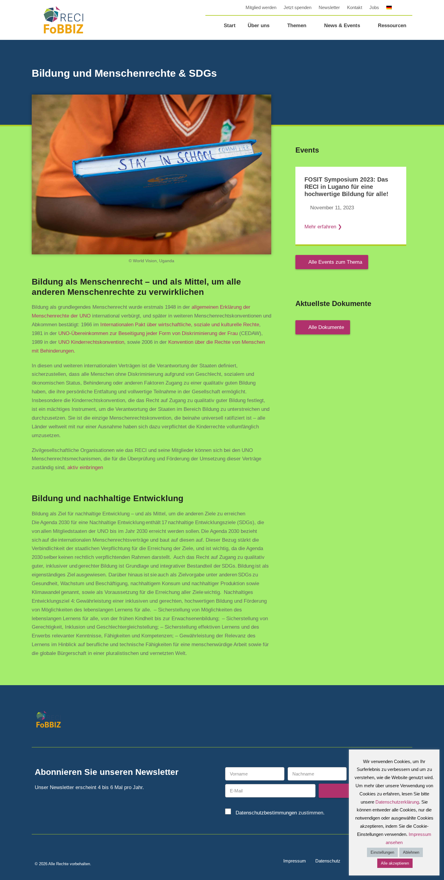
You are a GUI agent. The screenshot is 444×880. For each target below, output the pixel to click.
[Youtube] (405, 720)
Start (230, 25)
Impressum (294, 860)
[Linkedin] (392, 720)
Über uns (258, 25)
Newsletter (329, 7)
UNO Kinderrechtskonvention (91, 342)
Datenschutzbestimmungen (266, 813)
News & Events (342, 25)
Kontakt (354, 7)
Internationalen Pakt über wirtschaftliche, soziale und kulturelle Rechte (179, 324)
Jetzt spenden (297, 7)
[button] (407, 7)
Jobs (374, 7)
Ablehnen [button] (411, 852)
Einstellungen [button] (382, 852)
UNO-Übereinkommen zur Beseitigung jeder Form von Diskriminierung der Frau (148, 333)
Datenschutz (327, 860)
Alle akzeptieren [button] (395, 863)
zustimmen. (280, 813)
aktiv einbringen (85, 467)
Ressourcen (392, 25)
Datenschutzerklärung (397, 801)
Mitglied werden (261, 7)
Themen (296, 25)
